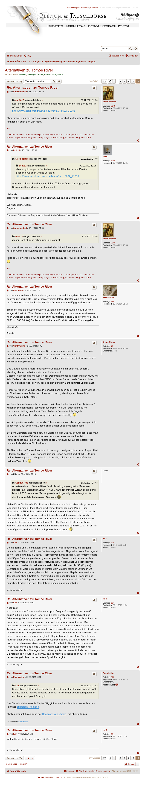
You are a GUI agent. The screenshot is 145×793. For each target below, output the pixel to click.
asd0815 (19, 100)
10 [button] (132, 81)
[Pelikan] (127, 17)
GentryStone (109, 342)
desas (40, 74)
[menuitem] (27, 55)
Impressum (94, 8)
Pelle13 (106, 157)
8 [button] (124, 81)
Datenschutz (84, 8)
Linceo (47, 74)
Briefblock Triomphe (28, 706)
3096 (113, 161)
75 (112, 346)
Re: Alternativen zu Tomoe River (33, 87)
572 (112, 677)
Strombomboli (109, 102)
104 (112, 543)
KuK (105, 539)
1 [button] (114, 81)
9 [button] (128, 81)
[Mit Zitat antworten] (94, 88)
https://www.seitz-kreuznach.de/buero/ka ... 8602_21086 (43, 110)
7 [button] (120, 81)
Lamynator (57, 74)
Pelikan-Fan (108, 297)
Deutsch (70, 8)
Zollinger (31, 74)
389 (112, 301)
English (77, 8)
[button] (104, 81)
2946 (113, 106)
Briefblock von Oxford (54, 713)
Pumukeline (108, 673)
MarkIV (22, 74)
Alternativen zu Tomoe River (29, 70)
